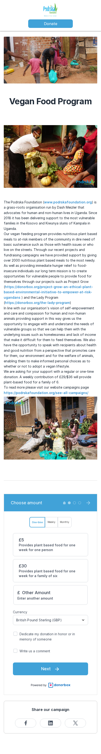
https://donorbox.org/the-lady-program (37, 303)
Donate (50, 23)
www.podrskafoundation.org (68, 202)
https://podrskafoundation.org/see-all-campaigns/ (46, 393)
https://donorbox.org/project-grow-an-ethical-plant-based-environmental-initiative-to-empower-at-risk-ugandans (48, 292)
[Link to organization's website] (50, 10)
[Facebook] (25, 723)
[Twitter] (75, 723)
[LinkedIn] (50, 723)
